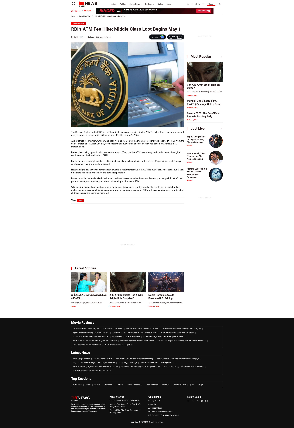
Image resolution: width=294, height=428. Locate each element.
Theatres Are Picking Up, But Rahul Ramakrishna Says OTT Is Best (95, 367)
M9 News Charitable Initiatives (160, 412)
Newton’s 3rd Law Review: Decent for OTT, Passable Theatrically (94, 341)
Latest (113, 4)
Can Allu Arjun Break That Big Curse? (125, 400)
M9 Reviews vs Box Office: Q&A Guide (163, 415)
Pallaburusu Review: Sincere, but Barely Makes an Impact (181, 329)
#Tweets (87, 11)
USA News (119, 385)
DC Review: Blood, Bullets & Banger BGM (126, 337)
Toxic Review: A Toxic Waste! (112, 329)
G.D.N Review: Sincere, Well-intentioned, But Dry (177, 333)
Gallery (160, 4)
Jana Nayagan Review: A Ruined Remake (87, 345)
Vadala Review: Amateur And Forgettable (119, 345)
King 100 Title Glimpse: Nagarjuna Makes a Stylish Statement (93, 363)
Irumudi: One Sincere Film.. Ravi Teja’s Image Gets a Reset (125, 405)
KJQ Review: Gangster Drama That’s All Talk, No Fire (90, 337)
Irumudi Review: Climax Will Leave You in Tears (142, 329)
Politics (123, 4)
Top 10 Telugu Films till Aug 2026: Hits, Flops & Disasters (92, 359)
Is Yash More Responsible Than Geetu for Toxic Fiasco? (92, 371)
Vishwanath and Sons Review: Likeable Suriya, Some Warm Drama (134, 333)
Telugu (210, 4)
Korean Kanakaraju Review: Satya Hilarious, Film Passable (163, 337)
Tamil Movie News (179, 385)
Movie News (77, 385)
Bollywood (165, 385)
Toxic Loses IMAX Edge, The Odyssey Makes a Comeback (183, 367)
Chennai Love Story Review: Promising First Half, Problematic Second (181, 341)
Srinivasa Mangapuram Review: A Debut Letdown (137, 341)
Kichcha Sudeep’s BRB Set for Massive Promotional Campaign (178, 359)
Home (73, 16)
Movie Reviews (82, 323)
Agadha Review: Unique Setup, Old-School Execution (91, 333)
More (169, 4)
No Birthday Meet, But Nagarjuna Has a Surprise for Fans (140, 367)
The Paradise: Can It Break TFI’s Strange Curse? (156, 363)
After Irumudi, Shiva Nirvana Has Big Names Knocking (134, 359)
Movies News (134, 4)
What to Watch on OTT (134, 385)
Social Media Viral (84, 16)
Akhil (76, 37)
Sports (192, 385)
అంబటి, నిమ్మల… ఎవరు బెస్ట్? (127, 363)
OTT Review (108, 385)
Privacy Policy (154, 400)
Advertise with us (155, 408)
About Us (152, 404)
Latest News (80, 353)
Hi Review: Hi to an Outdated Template (86, 329)
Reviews (148, 4)
